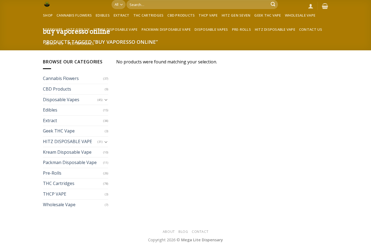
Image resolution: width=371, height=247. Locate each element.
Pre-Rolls (241, 29)
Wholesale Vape (300, 15)
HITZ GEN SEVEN (236, 15)
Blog (183, 231)
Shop (48, 15)
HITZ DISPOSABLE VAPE (275, 29)
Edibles (103, 15)
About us (54, 43)
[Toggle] (106, 99)
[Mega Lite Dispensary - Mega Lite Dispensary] (73, 4)
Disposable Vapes (211, 29)
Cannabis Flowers (74, 15)
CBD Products (181, 15)
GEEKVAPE (53, 29)
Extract (122, 15)
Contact (200, 231)
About (169, 231)
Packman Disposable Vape (166, 29)
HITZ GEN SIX (78, 29)
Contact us (310, 29)
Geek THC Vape (267, 15)
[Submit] (273, 4)
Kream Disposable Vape (115, 29)
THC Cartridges (148, 15)
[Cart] (325, 6)
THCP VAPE (208, 15)
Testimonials (80, 43)
